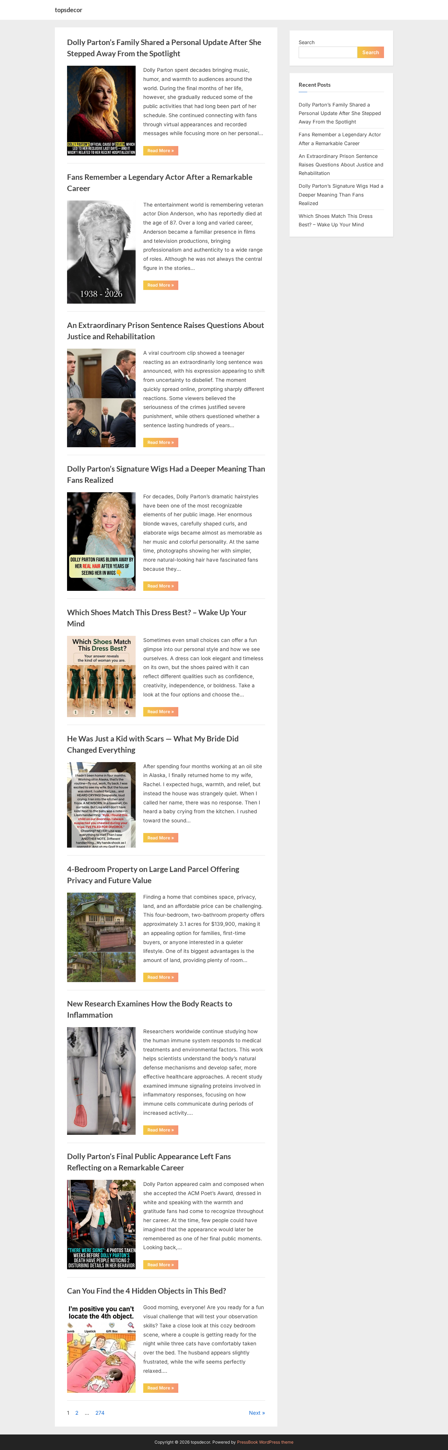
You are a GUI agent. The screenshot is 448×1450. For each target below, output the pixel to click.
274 (100, 1413)
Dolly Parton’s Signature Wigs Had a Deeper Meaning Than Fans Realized (341, 194)
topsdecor (68, 9)
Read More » (163, 151)
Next (255, 1413)
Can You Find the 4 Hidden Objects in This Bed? (146, 1290)
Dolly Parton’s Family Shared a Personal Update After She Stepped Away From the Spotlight (340, 113)
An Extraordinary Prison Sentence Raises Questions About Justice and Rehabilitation (341, 164)
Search (307, 42)
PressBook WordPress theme (265, 1442)
